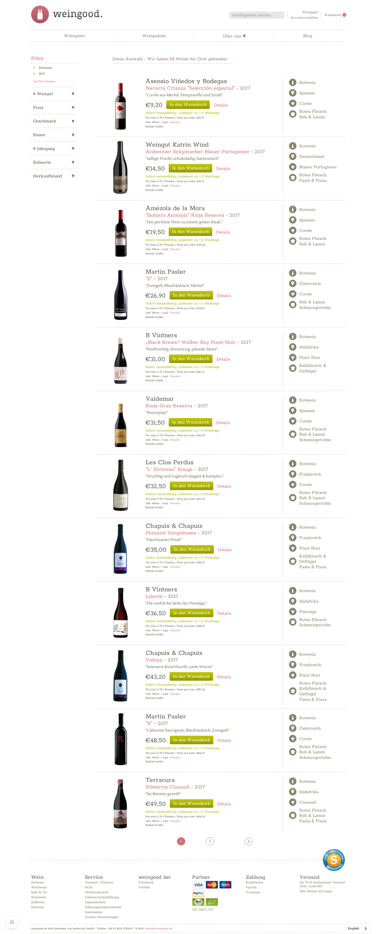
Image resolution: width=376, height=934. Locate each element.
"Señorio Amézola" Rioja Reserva (185, 215)
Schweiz (37, 907)
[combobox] (256, 15)
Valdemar (160, 399)
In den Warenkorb (188, 105)
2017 (39, 74)
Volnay (154, 660)
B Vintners (161, 335)
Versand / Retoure (99, 882)
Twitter (144, 887)
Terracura (160, 780)
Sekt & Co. (39, 892)
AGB (88, 887)
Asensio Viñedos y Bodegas (186, 81)
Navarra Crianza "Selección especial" (190, 88)
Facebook (146, 882)
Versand (175, 122)
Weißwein (39, 887)
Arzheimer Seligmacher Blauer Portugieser (197, 152)
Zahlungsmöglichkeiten (103, 907)
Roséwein (38, 897)
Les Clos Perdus (170, 462)
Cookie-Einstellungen (101, 917)
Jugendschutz (95, 902)
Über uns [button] (234, 36)
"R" (149, 723)
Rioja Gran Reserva (169, 406)
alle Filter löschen (44, 81)
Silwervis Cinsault (167, 787)
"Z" (149, 279)
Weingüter (74, 36)
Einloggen (310, 12)
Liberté (154, 596)
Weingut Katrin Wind (177, 145)
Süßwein (37, 902)
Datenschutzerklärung (102, 897)
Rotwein (42, 68)
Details (221, 105)
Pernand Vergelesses (171, 533)
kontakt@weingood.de (158, 928)
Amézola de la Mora (175, 208)
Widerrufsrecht (96, 892)
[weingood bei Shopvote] (334, 860)
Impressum (93, 912)
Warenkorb (334, 15)
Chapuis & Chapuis (174, 526)
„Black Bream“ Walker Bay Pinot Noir (191, 342)
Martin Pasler (166, 272)
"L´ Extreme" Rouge (169, 469)
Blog (307, 36)
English (353, 928)
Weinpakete (154, 36)
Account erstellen (304, 18)
